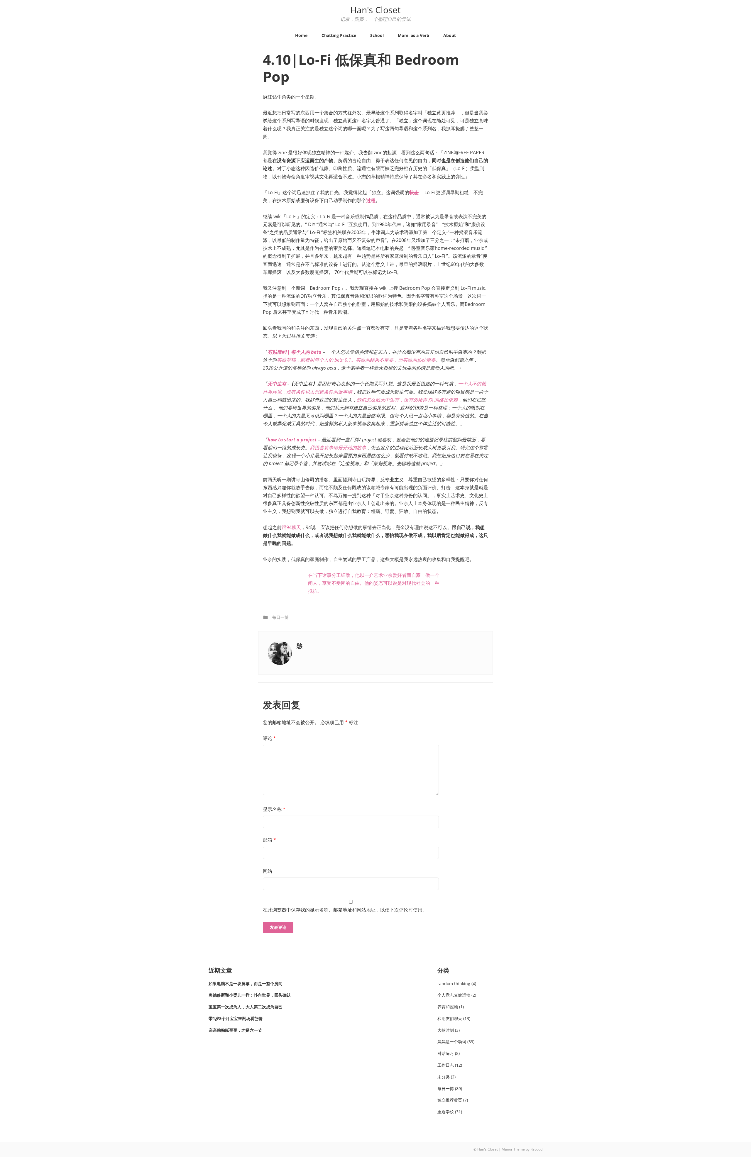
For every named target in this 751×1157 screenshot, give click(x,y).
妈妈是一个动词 (451, 1041)
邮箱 (269, 840)
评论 (269, 738)
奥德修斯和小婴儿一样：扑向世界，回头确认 (250, 995)
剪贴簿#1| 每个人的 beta (295, 352)
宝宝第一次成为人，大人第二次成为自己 (246, 1006)
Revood (536, 1149)
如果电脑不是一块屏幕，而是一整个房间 (246, 983)
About (449, 35)
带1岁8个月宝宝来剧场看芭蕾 (236, 1018)
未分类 (443, 1077)
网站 (267, 871)
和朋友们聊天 (449, 1018)
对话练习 (445, 1053)
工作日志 (445, 1065)
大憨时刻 (445, 1030)
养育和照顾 (447, 1006)
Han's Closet (375, 10)
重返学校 (445, 1111)
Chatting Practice (339, 35)
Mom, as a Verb (413, 35)
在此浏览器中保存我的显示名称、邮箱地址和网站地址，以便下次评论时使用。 (345, 910)
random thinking (453, 983)
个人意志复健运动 (453, 995)
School (377, 35)
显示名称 (274, 809)
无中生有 (277, 383)
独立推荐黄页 (449, 1100)
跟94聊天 (291, 527)
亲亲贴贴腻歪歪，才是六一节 (235, 1030)
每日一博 (280, 617)
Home (301, 35)
